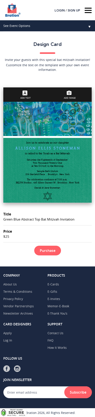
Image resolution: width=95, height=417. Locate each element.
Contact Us (55, 333)
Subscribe (78, 392)
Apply (7, 333)
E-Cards (53, 284)
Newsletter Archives (18, 313)
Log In (7, 340)
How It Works (57, 347)
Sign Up (74, 10)
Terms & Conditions (17, 291)
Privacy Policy (13, 299)
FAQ (50, 340)
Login (60, 10)
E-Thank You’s (57, 313)
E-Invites (54, 299)
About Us (10, 284)
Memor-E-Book (58, 306)
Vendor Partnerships (18, 306)
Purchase (47, 250)
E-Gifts (52, 291)
